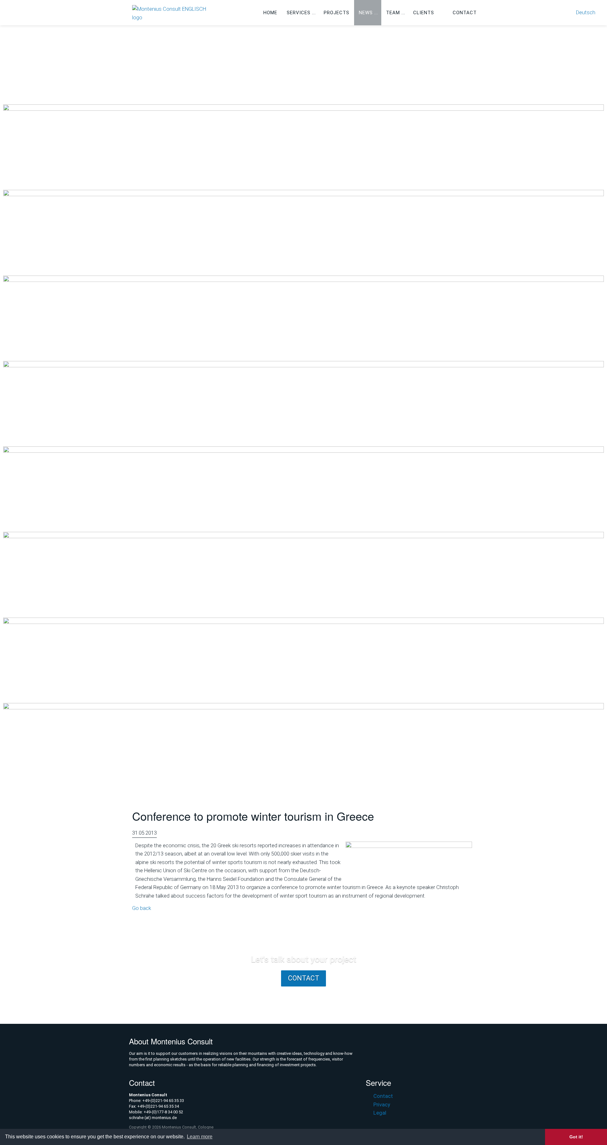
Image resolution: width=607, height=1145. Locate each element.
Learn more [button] (199, 1136)
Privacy (381, 1105)
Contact (465, 13)
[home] (173, 13)
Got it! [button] (576, 1136)
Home (270, 13)
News (366, 13)
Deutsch (585, 12)
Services (298, 13)
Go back (141, 908)
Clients (423, 13)
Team (393, 13)
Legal (379, 1113)
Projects (336, 13)
